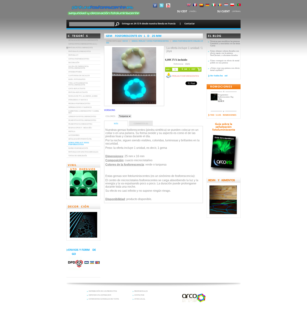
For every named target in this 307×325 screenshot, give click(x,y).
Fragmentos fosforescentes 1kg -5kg (225, 97)
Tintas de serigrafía (77, 156)
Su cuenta (224, 11)
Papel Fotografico (76, 79)
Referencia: (179, 64)
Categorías (78, 36)
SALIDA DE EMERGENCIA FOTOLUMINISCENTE (78, 67)
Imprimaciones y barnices (80, 107)
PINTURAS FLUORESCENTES (79, 51)
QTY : (168, 70)
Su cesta (183, 11)
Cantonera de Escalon (79, 76)
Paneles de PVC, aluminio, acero (83, 96)
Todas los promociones (223, 115)
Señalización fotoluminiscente (83, 40)
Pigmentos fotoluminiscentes (82, 120)
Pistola (71, 131)
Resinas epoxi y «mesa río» (80, 128)
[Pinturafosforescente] (103, 19)
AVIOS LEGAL (139, 299)
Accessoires (73, 135)
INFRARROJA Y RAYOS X (78, 100)
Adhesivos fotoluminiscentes (82, 116)
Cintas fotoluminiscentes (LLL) (82, 44)
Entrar (236, 11)
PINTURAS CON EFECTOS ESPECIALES (83, 152)
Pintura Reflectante (78, 92)
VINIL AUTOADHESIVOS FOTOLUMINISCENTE (78, 84)
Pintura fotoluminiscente (80, 48)
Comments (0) (141, 123)
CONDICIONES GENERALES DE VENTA (104, 299)
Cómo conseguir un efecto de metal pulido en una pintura (224, 61)
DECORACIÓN (73, 63)
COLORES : (111, 116)
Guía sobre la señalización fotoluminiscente (223, 127)
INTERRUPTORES (75, 72)
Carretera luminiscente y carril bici (83, 112)
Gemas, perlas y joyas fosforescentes (78, 143)
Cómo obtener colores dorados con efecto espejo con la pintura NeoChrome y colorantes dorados (224, 53)
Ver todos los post (219, 76)
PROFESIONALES (141, 291)
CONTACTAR (139, 295)
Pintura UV (73, 55)
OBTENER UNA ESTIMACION (100, 295)
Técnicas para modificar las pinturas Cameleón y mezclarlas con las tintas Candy (225, 43)
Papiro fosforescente (78, 148)
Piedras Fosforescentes (79, 103)
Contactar (189, 23)
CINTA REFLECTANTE (76, 89)
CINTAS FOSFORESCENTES (78, 59)
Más (116, 123)
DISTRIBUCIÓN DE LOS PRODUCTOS (103, 291)
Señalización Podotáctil (80, 139)
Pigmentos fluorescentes (80, 124)
